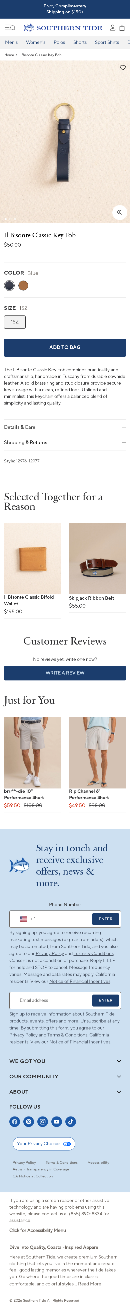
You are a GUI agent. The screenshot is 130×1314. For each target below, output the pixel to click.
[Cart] (122, 28)
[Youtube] (56, 1121)
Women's (35, 43)
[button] (122, 68)
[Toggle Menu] (10, 28)
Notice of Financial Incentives (79, 1042)
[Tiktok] (70, 1121)
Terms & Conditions (94, 954)
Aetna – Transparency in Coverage (41, 1169)
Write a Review (76, 675)
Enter (105, 918)
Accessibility (98, 1162)
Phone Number (65, 905)
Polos (59, 43)
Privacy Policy (50, 954)
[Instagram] (42, 1121)
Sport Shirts (107, 43)
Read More (89, 1284)
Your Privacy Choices (38, 1144)
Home (9, 55)
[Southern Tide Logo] (63, 28)
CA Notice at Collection (33, 1176)
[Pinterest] (28, 1121)
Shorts (80, 43)
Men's (11, 43)
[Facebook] (14, 1121)
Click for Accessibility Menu (37, 1231)
